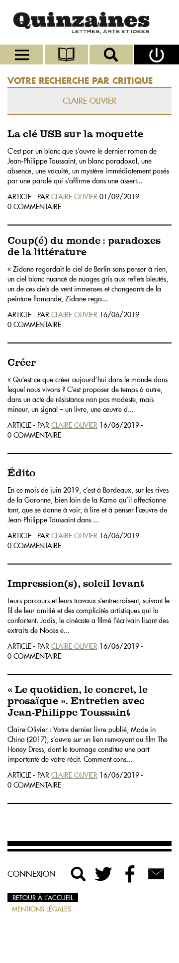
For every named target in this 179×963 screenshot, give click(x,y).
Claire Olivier (74, 196)
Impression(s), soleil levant (75, 584)
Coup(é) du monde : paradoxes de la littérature (84, 247)
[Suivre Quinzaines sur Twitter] (104, 873)
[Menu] (22, 54)
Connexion (31, 874)
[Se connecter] (156, 54)
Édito (21, 473)
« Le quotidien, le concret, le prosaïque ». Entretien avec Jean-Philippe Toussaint (77, 701)
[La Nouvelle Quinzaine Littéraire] (89, 22)
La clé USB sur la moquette (75, 134)
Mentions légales (41, 909)
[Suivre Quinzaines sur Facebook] (130, 873)
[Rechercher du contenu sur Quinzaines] (78, 873)
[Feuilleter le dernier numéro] (67, 54)
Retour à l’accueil (42, 898)
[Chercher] (112, 54)
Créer (21, 363)
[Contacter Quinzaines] (156, 873)
